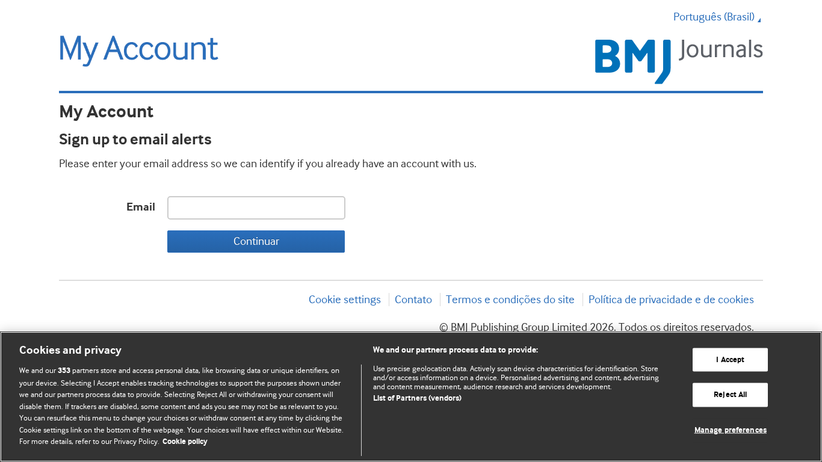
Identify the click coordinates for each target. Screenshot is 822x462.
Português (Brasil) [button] (714, 16)
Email (140, 207)
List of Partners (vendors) (417, 398)
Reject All (730, 394)
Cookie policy (185, 441)
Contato (413, 299)
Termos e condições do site (510, 299)
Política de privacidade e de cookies (671, 299)
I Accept (730, 359)
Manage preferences (730, 430)
